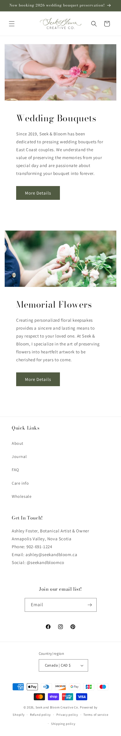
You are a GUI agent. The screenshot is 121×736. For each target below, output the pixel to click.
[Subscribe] (89, 605)
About (17, 443)
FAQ (15, 469)
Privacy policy (67, 715)
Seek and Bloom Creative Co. (57, 707)
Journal (19, 456)
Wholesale (21, 496)
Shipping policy (63, 724)
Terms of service (95, 715)
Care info (20, 483)
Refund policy (40, 715)
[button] (11, 23)
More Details (38, 193)
